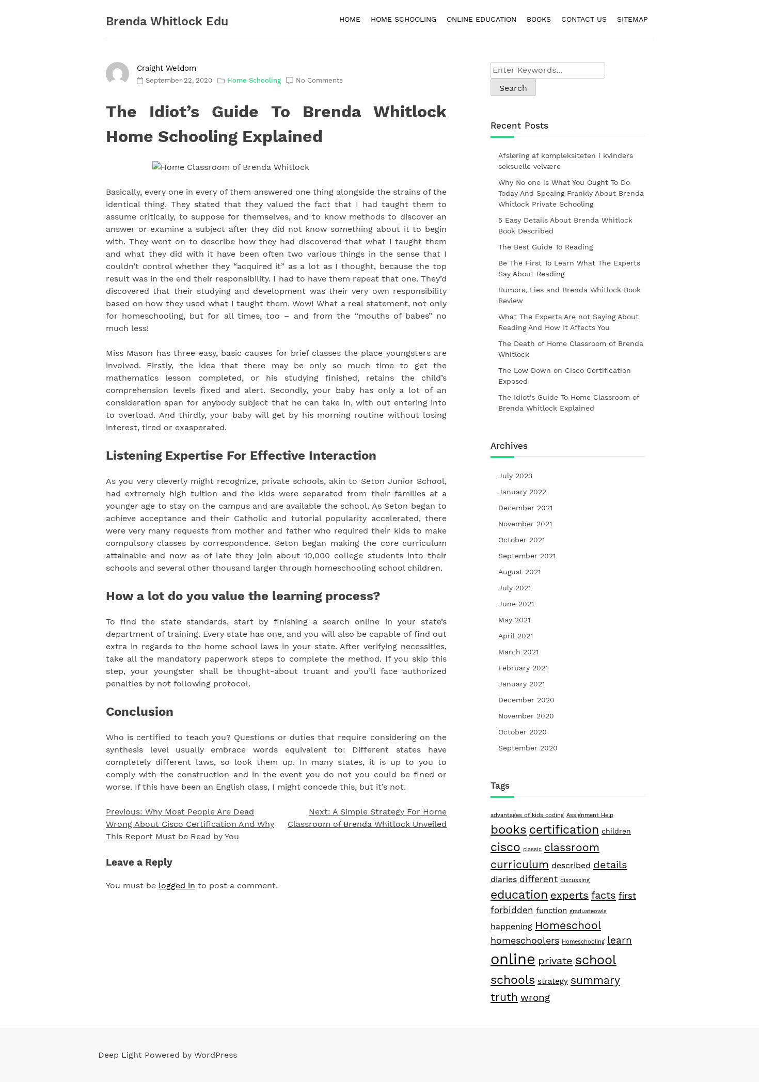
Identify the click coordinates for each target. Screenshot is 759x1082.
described (571, 865)
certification (564, 830)
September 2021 (527, 556)
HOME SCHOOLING (403, 19)
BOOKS (539, 19)
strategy (552, 981)
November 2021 (525, 524)
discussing (575, 880)
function (551, 910)
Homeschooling (583, 941)
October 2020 (522, 732)
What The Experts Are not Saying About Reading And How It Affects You (568, 322)
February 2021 (523, 668)
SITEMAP (632, 19)
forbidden (512, 910)
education (519, 894)
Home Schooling (254, 80)
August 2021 (519, 572)
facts (603, 895)
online (513, 959)
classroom (571, 847)
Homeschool (568, 925)
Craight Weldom (166, 68)
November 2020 (526, 716)
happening (511, 926)
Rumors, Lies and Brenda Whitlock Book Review (569, 295)
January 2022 (522, 492)
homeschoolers (525, 940)
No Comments (319, 80)
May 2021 (514, 620)
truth (504, 997)
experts (569, 895)
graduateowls (588, 911)
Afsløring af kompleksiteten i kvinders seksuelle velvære (565, 160)
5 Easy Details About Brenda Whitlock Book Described (565, 225)
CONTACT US (584, 19)
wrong (535, 997)
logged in (177, 885)
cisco (505, 847)
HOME (349, 19)
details (610, 864)
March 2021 (518, 652)
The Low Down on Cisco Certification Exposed (564, 375)
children (616, 831)
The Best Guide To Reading (545, 247)
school (595, 959)
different (538, 879)
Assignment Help (589, 815)
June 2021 (516, 604)
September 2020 (528, 748)
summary (595, 980)
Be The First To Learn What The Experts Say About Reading (569, 268)
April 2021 (515, 636)
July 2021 (514, 588)
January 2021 (521, 684)
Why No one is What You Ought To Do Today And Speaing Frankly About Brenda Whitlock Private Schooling (571, 193)
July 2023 (515, 476)
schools (513, 980)
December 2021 (525, 508)
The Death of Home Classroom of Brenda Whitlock (570, 348)
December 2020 (526, 700)
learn (619, 940)
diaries (504, 879)
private (555, 960)
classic (532, 849)
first (627, 895)
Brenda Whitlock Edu (167, 21)
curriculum (520, 864)
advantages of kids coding (527, 815)
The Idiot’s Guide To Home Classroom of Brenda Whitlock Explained (568, 402)
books (509, 829)
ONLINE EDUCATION (481, 19)
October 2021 (521, 540)
